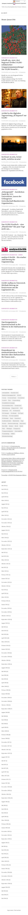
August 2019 (4, 668)
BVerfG (19, 395)
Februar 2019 (4, 690)
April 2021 (3, 593)
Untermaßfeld (18, 431)
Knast (11, 418)
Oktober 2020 (5, 615)
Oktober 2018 (5, 705)
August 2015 (4, 842)
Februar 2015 (4, 865)
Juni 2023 (3, 556)
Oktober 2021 (5, 586)
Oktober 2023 (5, 545)
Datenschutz (17, 910)
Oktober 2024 (5, 526)
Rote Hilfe (4, 426)
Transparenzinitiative (7, 431)
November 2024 (5, 522)
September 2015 (5, 839)
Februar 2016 (4, 824)
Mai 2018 (3, 723)
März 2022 (4, 571)
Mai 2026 (3, 493)
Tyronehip (4, 475)
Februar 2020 (5, 645)
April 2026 (4, 496)
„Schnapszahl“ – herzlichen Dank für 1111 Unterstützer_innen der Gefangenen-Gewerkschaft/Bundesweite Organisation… (12, 197)
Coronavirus (21, 398)
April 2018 (3, 727)
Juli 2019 (3, 671)
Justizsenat (5, 410)
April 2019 (4, 682)
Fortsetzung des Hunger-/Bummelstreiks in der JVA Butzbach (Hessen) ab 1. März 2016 (13, 448)
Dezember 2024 (5, 519)
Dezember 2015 (5, 831)
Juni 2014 (3, 894)
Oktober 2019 (5, 660)
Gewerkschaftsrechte (7, 405)
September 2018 (5, 708)
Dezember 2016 (5, 787)
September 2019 (5, 664)
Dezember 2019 (5, 653)
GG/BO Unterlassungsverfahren (17, 475)
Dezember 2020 (5, 608)
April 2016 (4, 816)
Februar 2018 (4, 734)
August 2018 (4, 712)
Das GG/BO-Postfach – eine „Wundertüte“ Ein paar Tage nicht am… (13, 226)
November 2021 (5, 582)
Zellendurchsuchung (7, 436)
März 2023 (4, 560)
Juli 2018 (3, 716)
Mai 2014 (3, 898)
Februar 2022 (5, 575)
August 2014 (4, 887)
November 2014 (5, 876)
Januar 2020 (4, 649)
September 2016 (5, 798)
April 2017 (3, 772)
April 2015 (3, 857)
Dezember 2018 (5, 697)
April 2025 (4, 511)
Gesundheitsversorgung (8, 403)
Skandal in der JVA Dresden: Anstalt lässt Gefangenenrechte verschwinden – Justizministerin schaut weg (12, 464)
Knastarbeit (18, 418)
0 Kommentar (22, 232)
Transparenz (17, 428)
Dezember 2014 (5, 872)
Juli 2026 (3, 485)
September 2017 (5, 753)
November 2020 (5, 612)
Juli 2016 (3, 805)
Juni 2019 (3, 675)
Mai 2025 (3, 508)
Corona (4, 398)
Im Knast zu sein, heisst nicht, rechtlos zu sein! (11, 158)
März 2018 (4, 731)
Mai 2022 (3, 567)
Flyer (9, 400)
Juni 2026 (3, 489)
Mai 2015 (3, 853)
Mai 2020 (3, 634)
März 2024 (4, 537)
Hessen (20, 254)
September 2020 (5, 619)
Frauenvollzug (16, 400)
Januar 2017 (4, 783)
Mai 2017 (3, 768)
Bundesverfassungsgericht (8, 395)
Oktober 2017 (5, 749)
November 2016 (5, 790)
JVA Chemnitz (5, 413)
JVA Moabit (13, 413)
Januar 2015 (4, 868)
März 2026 (4, 500)
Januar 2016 (4, 827)
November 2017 (5, 746)
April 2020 (4, 638)
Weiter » (13, 376)
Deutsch (17, 1)
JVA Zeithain (5, 418)
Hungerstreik (15, 408)
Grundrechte (18, 405)
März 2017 (4, 775)
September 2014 (5, 883)
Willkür (13, 433)
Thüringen (9, 428)
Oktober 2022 (5, 563)
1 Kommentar (22, 72)
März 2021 (4, 597)
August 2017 (4, 757)
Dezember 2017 (5, 742)
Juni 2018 (3, 720)
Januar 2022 (4, 578)
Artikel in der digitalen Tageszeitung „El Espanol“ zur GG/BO (14, 115)
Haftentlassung (6, 408)
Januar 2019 (4, 694)
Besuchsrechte (14, 392)
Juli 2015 (3, 846)
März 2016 (4, 820)
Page (22, 421)
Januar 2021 (4, 604)
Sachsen (11, 426)
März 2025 (4, 515)
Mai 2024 (3, 534)
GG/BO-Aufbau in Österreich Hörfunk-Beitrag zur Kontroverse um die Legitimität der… (13, 286)
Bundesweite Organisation (9, 57)
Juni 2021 (3, 589)
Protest (4, 423)
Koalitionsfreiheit (6, 421)
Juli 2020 (3, 627)
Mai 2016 (3, 813)
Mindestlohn (16, 421)
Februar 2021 (4, 601)
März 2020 (4, 641)
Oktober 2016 (5, 794)
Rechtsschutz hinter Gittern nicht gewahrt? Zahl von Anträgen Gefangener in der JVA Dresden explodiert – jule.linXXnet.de (13, 460)
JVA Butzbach (16, 410)
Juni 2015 (3, 850)
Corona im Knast (12, 398)
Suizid (21, 426)
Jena (21, 408)
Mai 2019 (3, 679)
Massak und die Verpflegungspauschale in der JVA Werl (11, 470)
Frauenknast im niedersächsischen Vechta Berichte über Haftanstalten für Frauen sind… (13, 353)
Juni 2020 (3, 630)
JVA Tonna (4, 415)
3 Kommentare (23, 162)
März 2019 (4, 686)
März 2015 (4, 861)
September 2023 (5, 549)
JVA (10, 410)
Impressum (10, 910)
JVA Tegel (20, 413)
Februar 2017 (4, 779)
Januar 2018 (4, 738)
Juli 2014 (3, 891)
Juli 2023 (3, 552)
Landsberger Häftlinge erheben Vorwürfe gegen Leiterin (12, 453)
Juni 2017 (3, 764)
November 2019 (5, 656)
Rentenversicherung (13, 423)
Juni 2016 (3, 809)
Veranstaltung (5, 433)
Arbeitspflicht (5, 392)
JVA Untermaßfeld (13, 415)
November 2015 (5, 835)
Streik (16, 426)
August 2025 (4, 504)
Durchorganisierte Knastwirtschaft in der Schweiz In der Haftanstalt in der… (13, 325)
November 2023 (5, 541)
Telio (3, 428)
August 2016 (4, 801)
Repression (22, 423)
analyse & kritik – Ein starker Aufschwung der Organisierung (13, 259)
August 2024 (4, 530)
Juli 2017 (3, 760)
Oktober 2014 (5, 880)
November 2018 (5, 701)
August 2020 (4, 623)
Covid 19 (4, 400)
